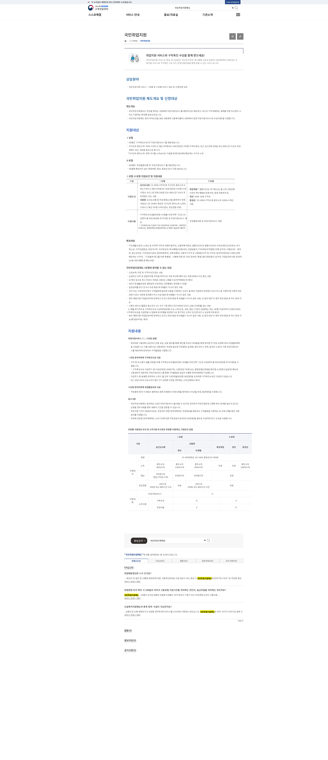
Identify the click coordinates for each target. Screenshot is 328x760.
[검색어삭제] (233, 8)
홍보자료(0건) (207, 560)
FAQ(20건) (160, 560)
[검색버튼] (236, 8)
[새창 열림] (232, 38)
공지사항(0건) (231, 560)
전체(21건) (136, 561)
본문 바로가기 (93, 2)
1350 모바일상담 (232, 2)
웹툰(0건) (184, 560)
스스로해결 (133, 41)
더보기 (240, 620)
